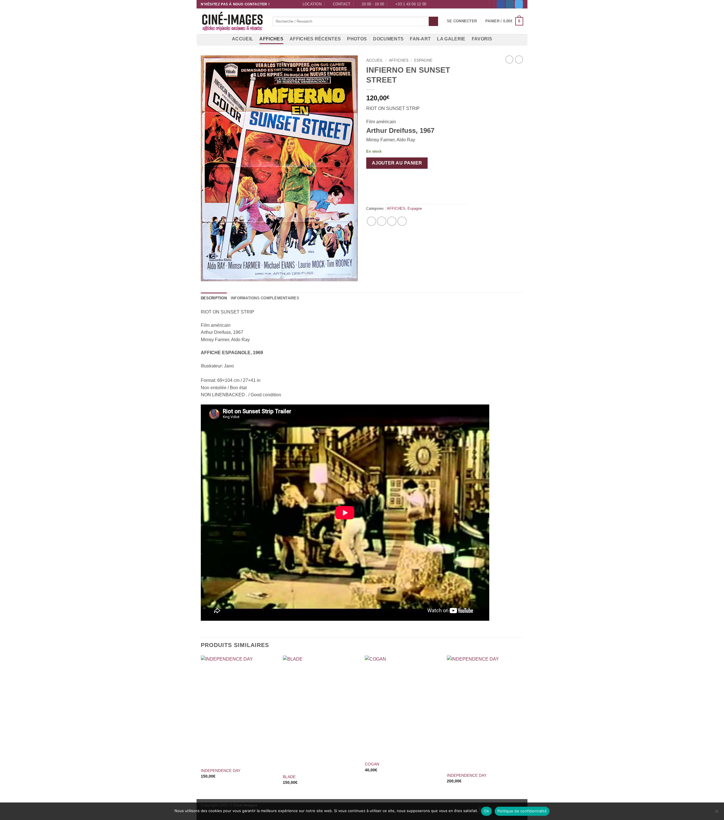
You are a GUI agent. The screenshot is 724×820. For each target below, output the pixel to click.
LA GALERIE (451, 38)
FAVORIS (482, 38)
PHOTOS (357, 38)
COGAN (372, 764)
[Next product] (509, 59)
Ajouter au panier (397, 163)
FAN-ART (420, 38)
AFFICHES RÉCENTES (315, 38)
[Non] (716, 812)
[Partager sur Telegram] (402, 221)
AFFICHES (271, 38)
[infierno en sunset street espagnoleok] (279, 168)
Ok (486, 811)
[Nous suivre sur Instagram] (510, 4)
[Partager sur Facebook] (371, 221)
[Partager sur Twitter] (381, 221)
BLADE (289, 776)
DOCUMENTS (388, 38)
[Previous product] (519, 59)
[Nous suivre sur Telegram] (519, 4)
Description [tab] (214, 298)
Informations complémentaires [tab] (265, 298)
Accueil (374, 60)
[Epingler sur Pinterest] (392, 221)
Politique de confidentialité (522, 811)
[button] (462, 21)
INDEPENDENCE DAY (220, 770)
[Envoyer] (433, 21)
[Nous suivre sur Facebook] (501, 4)
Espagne (423, 60)
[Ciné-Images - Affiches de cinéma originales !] (232, 21)
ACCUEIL (242, 38)
